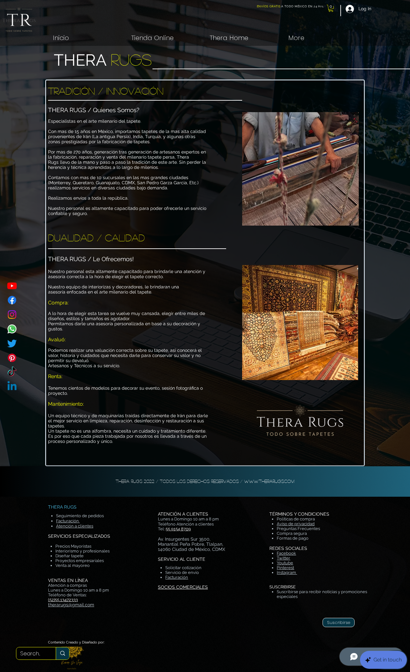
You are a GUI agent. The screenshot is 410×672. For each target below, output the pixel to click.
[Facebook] (12, 300)
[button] (331, 8)
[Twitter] (12, 343)
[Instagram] (12, 314)
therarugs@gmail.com (71, 604)
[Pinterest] (12, 357)
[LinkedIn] (12, 386)
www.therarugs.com (269, 481)
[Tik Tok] (12, 372)
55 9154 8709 (178, 529)
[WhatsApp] (12, 329)
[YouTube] (12, 285)
